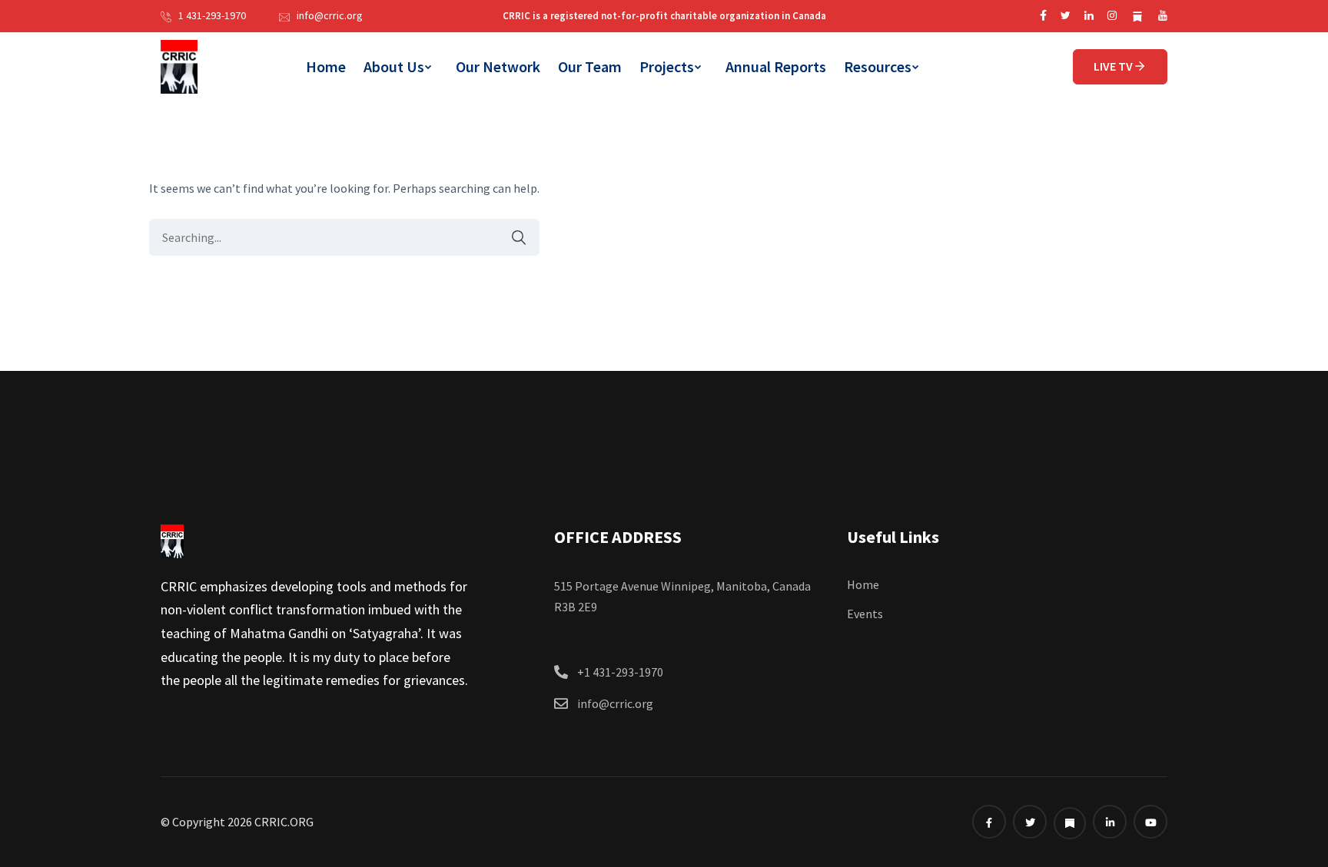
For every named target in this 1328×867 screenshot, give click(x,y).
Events (865, 613)
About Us (394, 66)
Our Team (590, 66)
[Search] (511, 237)
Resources (877, 66)
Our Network (498, 66)
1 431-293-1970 (212, 15)
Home (326, 66)
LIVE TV (1113, 66)
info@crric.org (330, 15)
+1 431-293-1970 (620, 672)
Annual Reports (775, 66)
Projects (666, 66)
